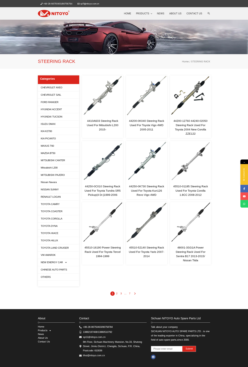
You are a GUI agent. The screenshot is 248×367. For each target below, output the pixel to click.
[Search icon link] (209, 13)
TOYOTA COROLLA (51, 218)
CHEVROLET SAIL (51, 95)
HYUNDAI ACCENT (51, 109)
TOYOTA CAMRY (50, 204)
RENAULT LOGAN (51, 196)
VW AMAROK (48, 255)
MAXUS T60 (47, 146)
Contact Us (44, 341)
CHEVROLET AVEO (51, 87)
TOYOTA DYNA (49, 226)
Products (43, 330)
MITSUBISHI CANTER (53, 160)
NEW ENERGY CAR (52, 262)
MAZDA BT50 (48, 153)
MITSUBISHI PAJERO (53, 175)
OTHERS (46, 277)
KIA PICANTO (48, 138)
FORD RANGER (49, 102)
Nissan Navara (49, 182)
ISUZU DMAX (48, 124)
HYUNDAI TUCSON (51, 116)
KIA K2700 (46, 131)
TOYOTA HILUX (49, 240)
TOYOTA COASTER (51, 211)
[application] (150, 13)
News (41, 334)
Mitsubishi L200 (49, 167)
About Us (43, 338)
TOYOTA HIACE (49, 233)
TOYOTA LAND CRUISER (55, 247)
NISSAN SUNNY (50, 189)
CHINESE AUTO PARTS (54, 269)
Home (185, 61)
